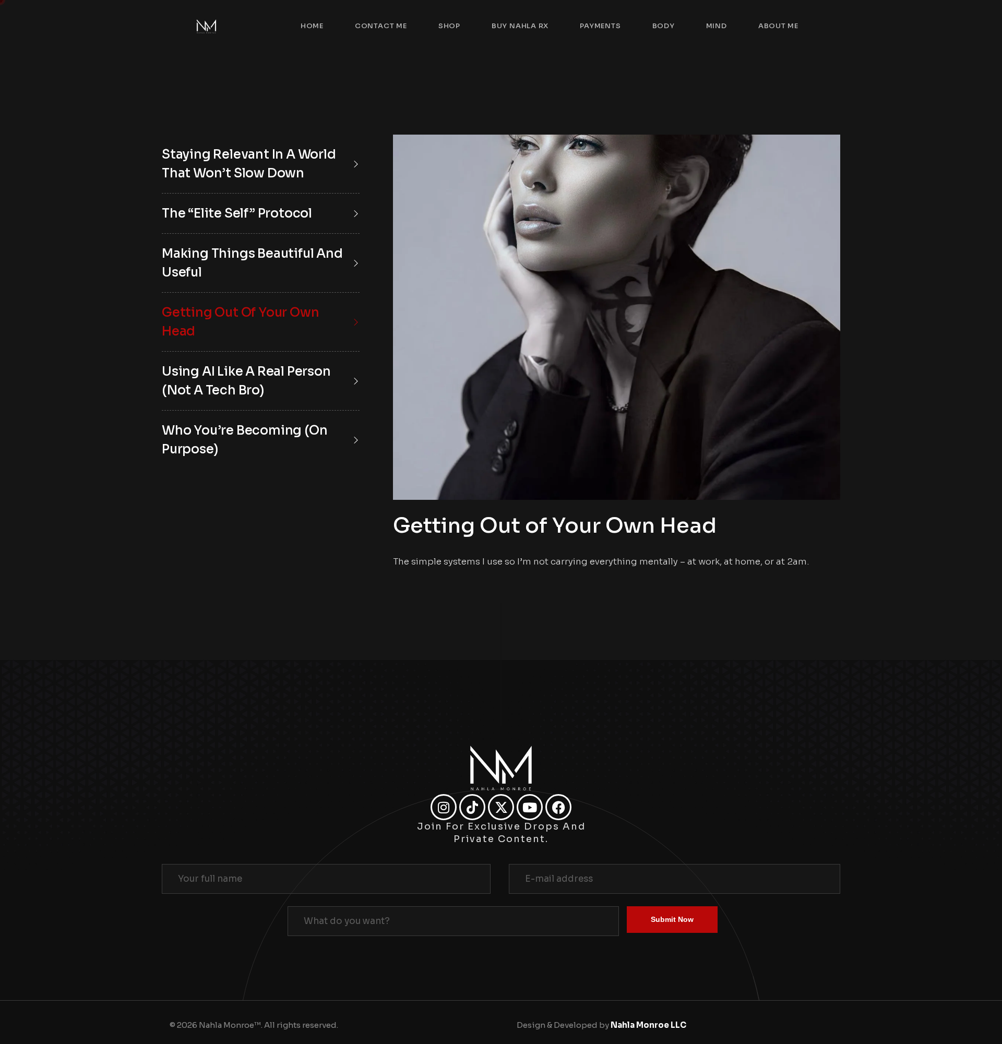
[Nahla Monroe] (206, 26)
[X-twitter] (501, 807)
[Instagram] (444, 807)
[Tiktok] (472, 807)
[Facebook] (558, 807)
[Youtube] (530, 807)
